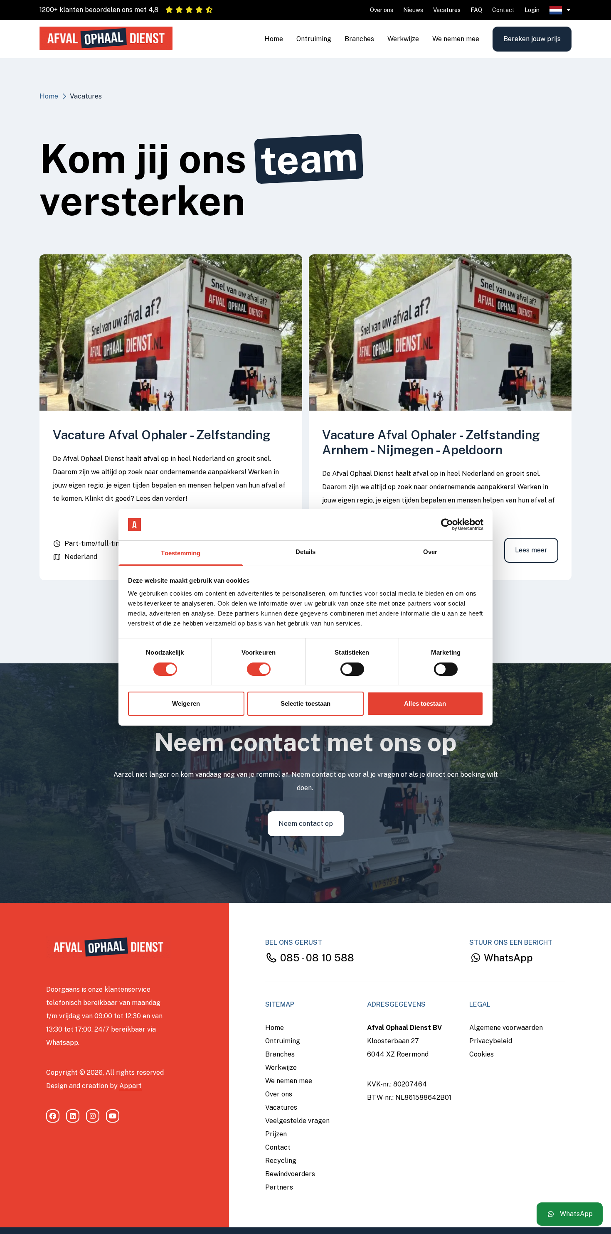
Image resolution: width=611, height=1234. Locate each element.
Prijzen (276, 1134)
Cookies (481, 1054)
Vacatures (447, 10)
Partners (279, 1187)
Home (273, 39)
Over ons (381, 10)
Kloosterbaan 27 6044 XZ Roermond (398, 1047)
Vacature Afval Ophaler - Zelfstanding (162, 434)
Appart (130, 1086)
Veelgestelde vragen (297, 1121)
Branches (359, 39)
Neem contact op (305, 824)
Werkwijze (403, 39)
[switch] (259, 669)
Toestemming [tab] (180, 553)
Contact (503, 10)
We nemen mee (455, 39)
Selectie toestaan (306, 703)
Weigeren (186, 703)
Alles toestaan (425, 703)
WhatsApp (507, 957)
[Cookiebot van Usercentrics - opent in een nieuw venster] (447, 524)
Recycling (280, 1161)
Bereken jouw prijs (532, 39)
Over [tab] (430, 551)
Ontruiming (313, 39)
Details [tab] (306, 551)
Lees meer (531, 550)
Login (532, 10)
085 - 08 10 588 (316, 957)
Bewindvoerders (290, 1174)
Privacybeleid (490, 1041)
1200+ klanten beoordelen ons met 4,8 (98, 10)
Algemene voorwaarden (506, 1028)
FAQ (476, 10)
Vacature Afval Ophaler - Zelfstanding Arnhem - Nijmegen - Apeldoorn (431, 442)
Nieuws (413, 10)
